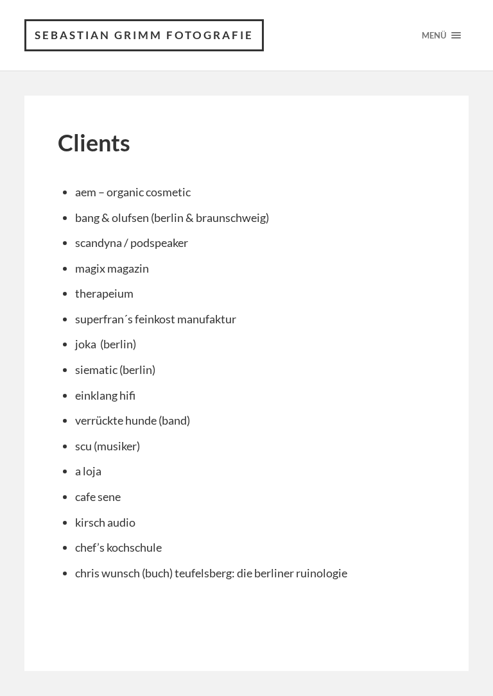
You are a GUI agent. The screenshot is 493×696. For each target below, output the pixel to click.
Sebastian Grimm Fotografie (144, 35)
